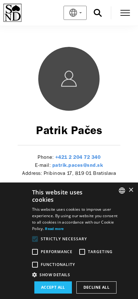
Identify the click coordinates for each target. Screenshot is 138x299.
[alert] (69, 241)
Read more (54, 229)
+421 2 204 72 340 (78, 157)
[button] (75, 275)
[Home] (23, 13)
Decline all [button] (96, 287)
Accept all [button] (53, 287)
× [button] (130, 190)
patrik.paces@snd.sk (77, 165)
